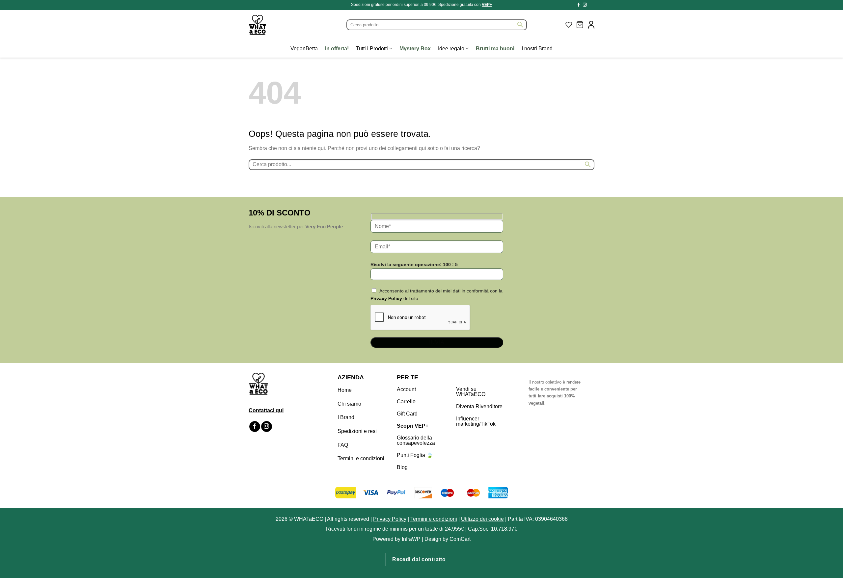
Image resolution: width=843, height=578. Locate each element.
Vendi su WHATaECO (470, 391)
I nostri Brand (537, 48)
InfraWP (411, 539)
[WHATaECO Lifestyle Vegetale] (273, 25)
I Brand (346, 417)
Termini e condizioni (361, 458)
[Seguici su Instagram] (585, 5)
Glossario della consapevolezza (416, 440)
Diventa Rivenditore (479, 406)
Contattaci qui (266, 410)
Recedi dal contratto (419, 559)
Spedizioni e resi (357, 431)
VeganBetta (304, 48)
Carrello (406, 401)
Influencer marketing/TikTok (476, 421)
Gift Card (407, 413)
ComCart (460, 539)
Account (406, 389)
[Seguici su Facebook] (579, 5)
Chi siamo (349, 404)
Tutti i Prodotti (372, 48)
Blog (402, 467)
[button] (580, 24)
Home (345, 390)
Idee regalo (451, 48)
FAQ (343, 445)
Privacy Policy (386, 298)
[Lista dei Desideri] (568, 24)
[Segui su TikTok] (591, 5)
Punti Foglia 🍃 (415, 455)
